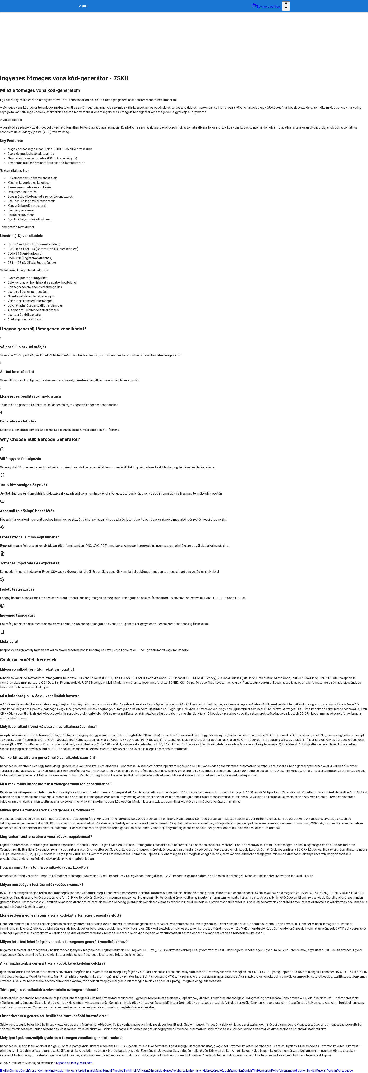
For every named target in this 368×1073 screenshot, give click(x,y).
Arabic (59, 1070)
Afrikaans (143, 1070)
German (43, 1070)
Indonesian (71, 1070)
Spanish (301, 1070)
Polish (275, 1070)
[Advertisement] (184, 41)
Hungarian (264, 1070)
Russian (321, 1070)
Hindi (51, 1070)
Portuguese (345, 1070)
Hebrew (208, 1070)
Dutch (24, 1070)
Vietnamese (287, 1070)
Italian (186, 1070)
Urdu (81, 1070)
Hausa (168, 1070)
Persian (332, 1070)
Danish (247, 1070)
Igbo (161, 1070)
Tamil (127, 1070)
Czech (225, 1070)
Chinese (15, 1070)
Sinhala (89, 1070)
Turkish (311, 1070)
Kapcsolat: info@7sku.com (74, 1063)
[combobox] (286, 6)
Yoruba (177, 1070)
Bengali (107, 1070)
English (5, 1070)
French (33, 1070)
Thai (255, 1070)
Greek (217, 1070)
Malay (98, 1070)
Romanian (236, 1070)
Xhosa (153, 1070)
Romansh (196, 1070)
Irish (134, 1070)
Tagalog (117, 1070)
